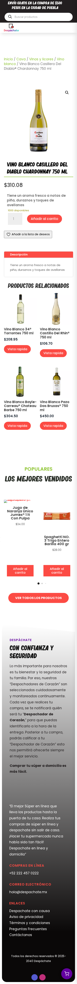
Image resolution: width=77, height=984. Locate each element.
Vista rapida (17, 349)
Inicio (8, 59)
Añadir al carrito (44, 218)
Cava (21, 59)
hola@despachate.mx (28, 892)
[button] (66, 92)
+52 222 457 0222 (24, 873)
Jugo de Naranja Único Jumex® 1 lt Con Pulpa (20, 513)
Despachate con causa (29, 911)
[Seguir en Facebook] (34, 977)
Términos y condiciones (29, 923)
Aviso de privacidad (26, 916)
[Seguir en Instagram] (42, 977)
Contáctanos (20, 935)
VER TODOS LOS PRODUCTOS (38, 598)
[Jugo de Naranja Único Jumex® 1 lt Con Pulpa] (20, 500)
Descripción (19, 254)
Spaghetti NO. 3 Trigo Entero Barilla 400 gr (56, 540)
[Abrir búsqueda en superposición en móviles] (38, 17)
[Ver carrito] (66, 973)
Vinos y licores (41, 59)
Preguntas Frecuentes (28, 929)
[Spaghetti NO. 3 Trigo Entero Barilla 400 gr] (56, 531)
